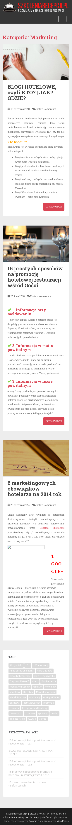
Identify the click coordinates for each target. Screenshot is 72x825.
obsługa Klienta (51, 697)
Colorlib (33, 821)
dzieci (35, 681)
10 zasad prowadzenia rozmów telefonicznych (27, 783)
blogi (36, 676)
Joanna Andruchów (20, 686)
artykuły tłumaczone (20, 676)
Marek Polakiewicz (45, 692)
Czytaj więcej (54, 206)
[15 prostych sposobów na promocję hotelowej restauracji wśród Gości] (36, 244)
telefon (54, 713)
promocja (48, 702)
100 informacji (40, 665)
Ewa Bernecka (49, 681)
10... (28, 665)
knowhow (15, 692)
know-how (50, 686)
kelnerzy (37, 686)
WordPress (62, 821)
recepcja (14, 708)
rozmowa (30, 713)
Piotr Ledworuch (31, 702)
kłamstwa (28, 692)
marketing (34, 697)
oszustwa (15, 702)
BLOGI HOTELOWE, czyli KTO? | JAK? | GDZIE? (32, 92)
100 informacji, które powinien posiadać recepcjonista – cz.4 (32, 741)
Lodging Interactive (52, 527)
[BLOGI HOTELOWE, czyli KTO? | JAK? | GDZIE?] (36, 62)
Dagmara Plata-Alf (19, 681)
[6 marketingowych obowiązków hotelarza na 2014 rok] (36, 458)
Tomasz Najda (17, 718)
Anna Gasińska (44, 670)
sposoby (42, 713)
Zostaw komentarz (45, 109)
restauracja (16, 713)
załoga (42, 718)
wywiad (32, 718)
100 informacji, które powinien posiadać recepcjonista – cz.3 (32, 762)
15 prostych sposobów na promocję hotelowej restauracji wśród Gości (35, 277)
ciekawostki (49, 676)
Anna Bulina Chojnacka (22, 670)
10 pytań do (16, 665)
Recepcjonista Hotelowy (34, 708)
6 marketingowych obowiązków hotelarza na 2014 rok (35, 488)
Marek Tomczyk (18, 697)
